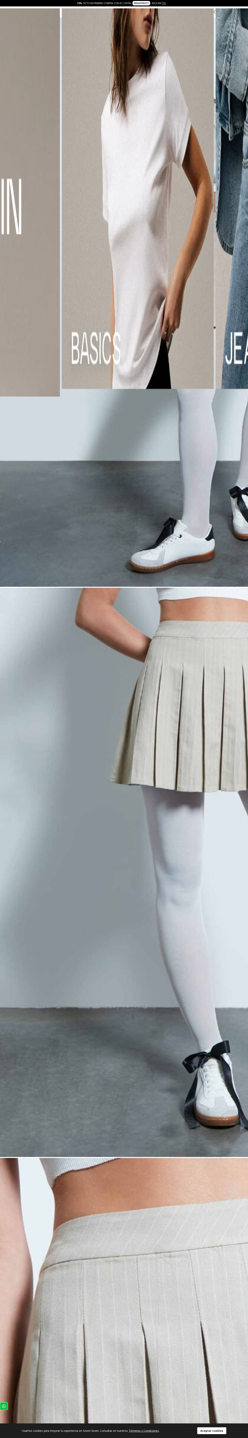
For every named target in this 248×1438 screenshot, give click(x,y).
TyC (164, 3)
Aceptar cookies (211, 1431)
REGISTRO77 (141, 3)
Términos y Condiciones (144, 1431)
